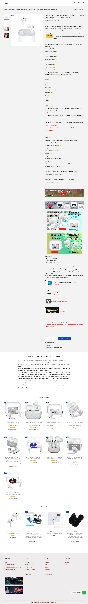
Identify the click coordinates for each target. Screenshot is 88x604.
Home (5, 9)
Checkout (67, 562)
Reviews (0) (58, 356)
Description (29, 356)
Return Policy (28, 562)
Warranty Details (29, 564)
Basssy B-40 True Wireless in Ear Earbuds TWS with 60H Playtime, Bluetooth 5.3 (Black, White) (75, 458)
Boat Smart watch (49, 49)
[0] (77, 3)
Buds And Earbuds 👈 (50, 177)
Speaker (47, 137)
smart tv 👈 (48, 161)
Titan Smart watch (49, 67)
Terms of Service (9, 572)
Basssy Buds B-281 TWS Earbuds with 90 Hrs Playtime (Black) (13, 493)
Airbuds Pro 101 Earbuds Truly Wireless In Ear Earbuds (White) (54, 532)
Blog (6, 562)
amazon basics (48, 92)
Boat (46, 77)
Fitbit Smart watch (49, 69)
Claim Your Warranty (30, 569)
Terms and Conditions (10, 569)
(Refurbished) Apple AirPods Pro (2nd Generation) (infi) (13, 532)
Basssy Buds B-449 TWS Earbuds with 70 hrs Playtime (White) (54, 457)
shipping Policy (28, 572)
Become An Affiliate (9, 564)
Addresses (47, 569)
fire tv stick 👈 (48, 153)
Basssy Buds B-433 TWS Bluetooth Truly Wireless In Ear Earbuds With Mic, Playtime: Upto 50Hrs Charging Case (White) (75, 425)
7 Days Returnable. (59, 301)
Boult (46, 84)
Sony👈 (47, 103)
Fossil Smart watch (49, 64)
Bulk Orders (47, 562)
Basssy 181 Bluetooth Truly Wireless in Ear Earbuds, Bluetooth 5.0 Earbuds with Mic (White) (34, 424)
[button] (49, 342)
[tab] (29, 357)
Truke (46, 100)
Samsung (47, 90)
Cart (66, 564)
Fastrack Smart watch (50, 56)
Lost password (48, 574)
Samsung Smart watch (50, 62)
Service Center (28, 567)
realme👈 (47, 105)
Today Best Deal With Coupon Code (13, 567)
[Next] (40, 30)
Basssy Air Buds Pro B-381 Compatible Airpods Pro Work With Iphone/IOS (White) (13, 424)
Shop (46, 564)
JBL (45, 82)
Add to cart (64, 338)
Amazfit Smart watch (50, 59)
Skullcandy (47, 87)
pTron (46, 95)
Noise (46, 79)
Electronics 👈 (48, 184)
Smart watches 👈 (49, 169)
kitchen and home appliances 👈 (53, 145)
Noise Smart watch (49, 54)
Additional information (44, 356)
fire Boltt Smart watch (50, 51)
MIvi (46, 98)
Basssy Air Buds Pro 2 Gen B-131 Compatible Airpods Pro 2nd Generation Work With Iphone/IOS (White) (54, 425)
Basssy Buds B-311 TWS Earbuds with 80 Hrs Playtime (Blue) (33, 457)
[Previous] (13, 30)
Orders (46, 567)
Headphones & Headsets (14, 9)
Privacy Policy (28, 574)
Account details (49, 572)
